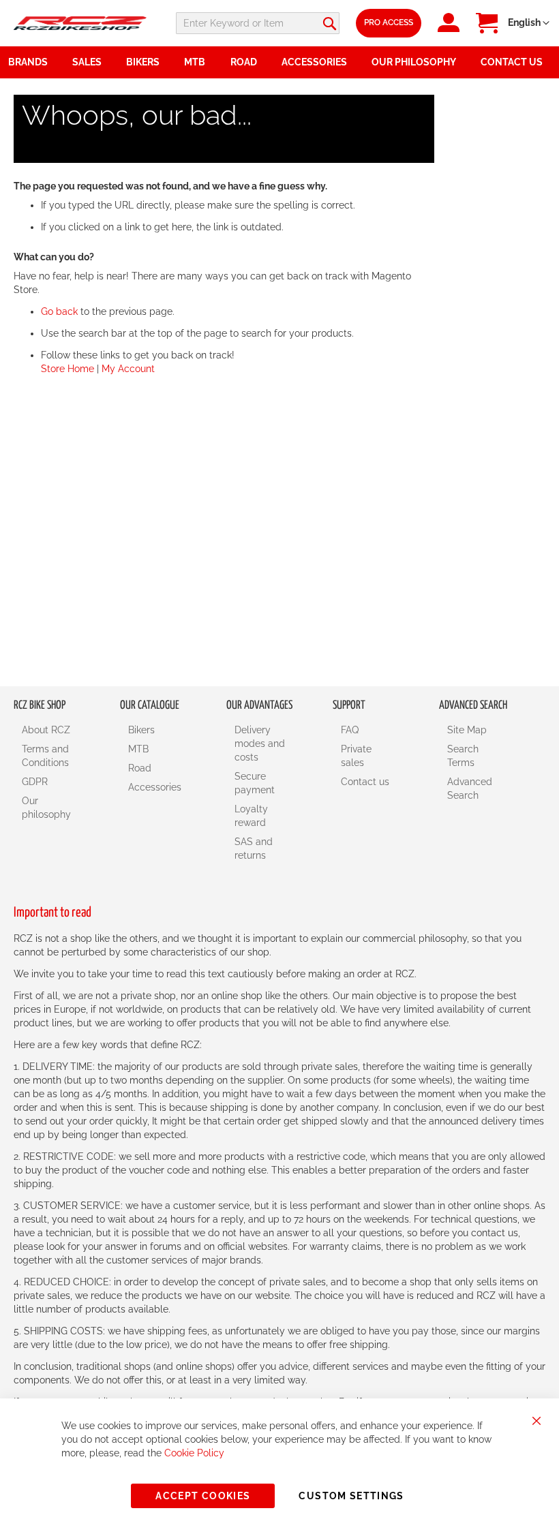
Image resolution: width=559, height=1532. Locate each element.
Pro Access (388, 22)
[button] (528, 23)
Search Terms (463, 756)
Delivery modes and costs (260, 743)
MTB (138, 749)
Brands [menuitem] (28, 62)
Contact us (365, 781)
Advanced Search (469, 788)
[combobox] (257, 23)
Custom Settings (351, 1495)
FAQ (350, 729)
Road (139, 768)
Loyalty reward (251, 815)
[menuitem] (91, 62)
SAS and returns (254, 848)
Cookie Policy (194, 1452)
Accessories (154, 787)
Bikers (141, 729)
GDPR (35, 781)
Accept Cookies (202, 1495)
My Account (128, 368)
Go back (59, 311)
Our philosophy (46, 807)
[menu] (279, 62)
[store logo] (80, 23)
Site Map (467, 729)
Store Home (67, 368)
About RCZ (46, 729)
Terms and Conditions (45, 756)
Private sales (356, 756)
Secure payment (255, 783)
